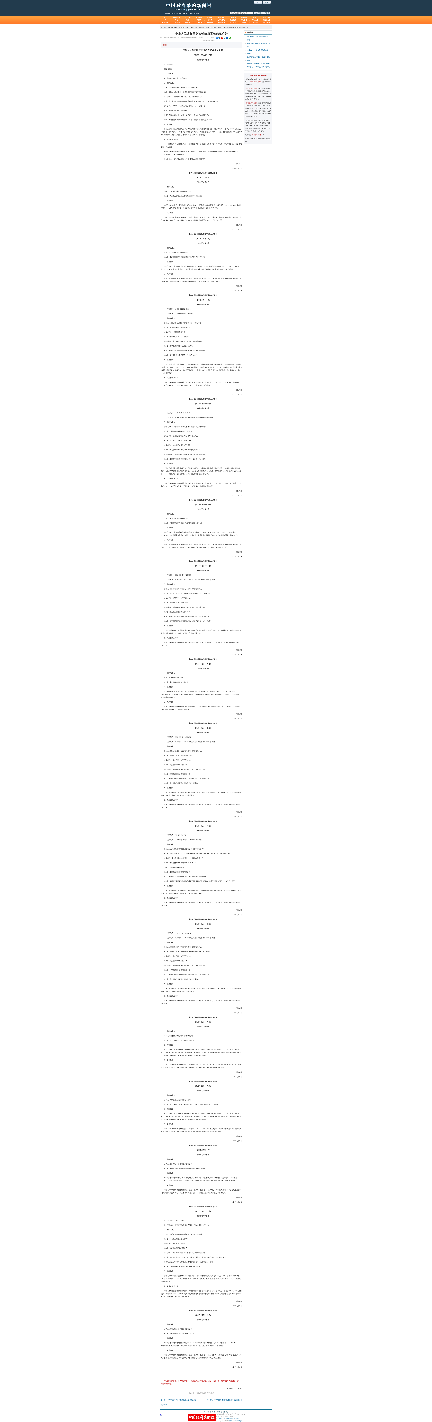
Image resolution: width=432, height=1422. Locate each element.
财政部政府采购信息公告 (189, 27)
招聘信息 (225, 1412)
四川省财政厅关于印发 (260, 37)
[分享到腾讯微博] (225, 38)
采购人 (255, 17)
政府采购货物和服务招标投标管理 (258, 64)
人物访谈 (176, 22)
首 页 (165, 17)
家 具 (210, 20)
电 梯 (199, 20)
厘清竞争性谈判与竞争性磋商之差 (258, 43)
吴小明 (249, 53)
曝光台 (187, 22)
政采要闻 (176, 17)
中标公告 (255, 20)
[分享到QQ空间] (219, 38)
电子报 (255, 22)
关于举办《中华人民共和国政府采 (258, 67)
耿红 (248, 47)
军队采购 (244, 17)
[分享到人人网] (227, 38)
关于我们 (266, 22)
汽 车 (176, 20)
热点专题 (233, 20)
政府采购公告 (176, 27)
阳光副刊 (233, 22)
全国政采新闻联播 (210, 27)
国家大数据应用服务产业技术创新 (258, 57)
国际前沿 (221, 17)
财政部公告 (266, 20)
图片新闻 (210, 22)
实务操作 (210, 17)
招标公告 (244, 20)
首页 (169, 27)
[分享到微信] (230, 38)
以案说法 (233, 17)
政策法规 (221, 20)
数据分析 (165, 22)
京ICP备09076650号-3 (235, 1421)
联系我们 (213, 1412)
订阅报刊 (219, 1412)
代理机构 (266, 17)
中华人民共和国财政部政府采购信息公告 (236, 27)
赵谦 (248, 60)
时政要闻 (221, 22)
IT (165, 20)
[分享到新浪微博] (222, 38)
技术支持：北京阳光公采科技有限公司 (227, 1418)
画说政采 (199, 22)
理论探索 (199, 17)
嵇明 (248, 40)
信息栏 (244, 22)
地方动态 (188, 17)
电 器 (188, 20)
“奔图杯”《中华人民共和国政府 (257, 50)
